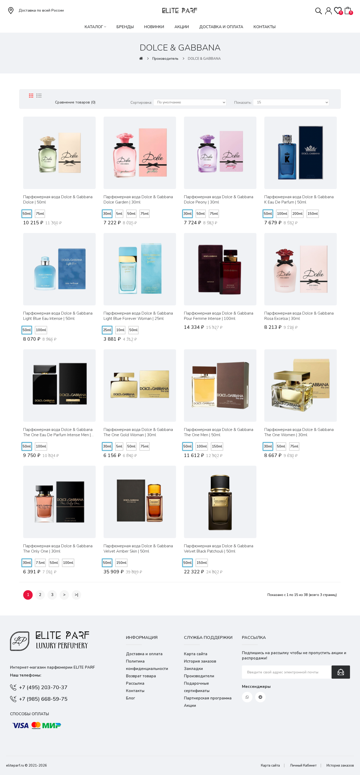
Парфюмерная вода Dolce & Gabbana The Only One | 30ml (58, 548)
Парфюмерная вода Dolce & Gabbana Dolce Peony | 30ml (218, 199)
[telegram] (260, 697)
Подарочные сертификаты (197, 687)
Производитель (165, 58)
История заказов (200, 661)
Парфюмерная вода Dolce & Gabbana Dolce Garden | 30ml (138, 199)
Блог (130, 698)
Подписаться (341, 672)
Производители (199, 676)
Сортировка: (141, 102)
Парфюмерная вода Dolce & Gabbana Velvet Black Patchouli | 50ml (218, 548)
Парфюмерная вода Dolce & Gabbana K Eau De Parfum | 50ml (299, 199)
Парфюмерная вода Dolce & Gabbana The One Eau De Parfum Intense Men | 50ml (58, 432)
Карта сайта (195, 654)
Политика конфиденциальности (147, 665)
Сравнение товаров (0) (75, 102)
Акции (190, 705)
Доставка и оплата (144, 654)
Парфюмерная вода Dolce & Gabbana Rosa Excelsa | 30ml (299, 316)
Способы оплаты (29, 714)
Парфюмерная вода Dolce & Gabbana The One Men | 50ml (218, 432)
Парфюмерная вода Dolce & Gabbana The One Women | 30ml (299, 432)
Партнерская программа (208, 698)
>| (76, 594)
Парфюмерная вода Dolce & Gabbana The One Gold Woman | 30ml (138, 432)
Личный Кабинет (303, 765)
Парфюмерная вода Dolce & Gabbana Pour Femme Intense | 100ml (218, 316)
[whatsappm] (247, 697)
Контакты (135, 690)
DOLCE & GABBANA (204, 58)
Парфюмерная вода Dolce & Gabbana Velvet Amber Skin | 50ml (138, 548)
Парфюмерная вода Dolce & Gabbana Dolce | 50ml (58, 199)
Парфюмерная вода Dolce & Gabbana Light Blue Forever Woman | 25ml (138, 316)
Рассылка (135, 683)
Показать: (243, 102)
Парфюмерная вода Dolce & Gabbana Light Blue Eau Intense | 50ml (58, 316)
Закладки (193, 668)
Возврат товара (141, 676)
